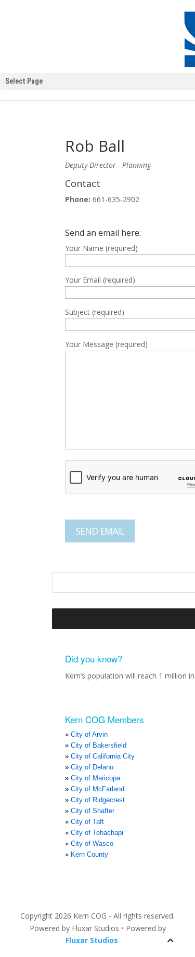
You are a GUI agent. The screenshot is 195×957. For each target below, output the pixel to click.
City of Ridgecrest (98, 800)
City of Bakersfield (98, 745)
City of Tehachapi (97, 832)
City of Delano (92, 767)
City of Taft (87, 822)
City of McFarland (97, 789)
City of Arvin (89, 734)
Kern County (89, 854)
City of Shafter (92, 811)
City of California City (103, 756)
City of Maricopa (95, 778)
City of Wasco (92, 843)
